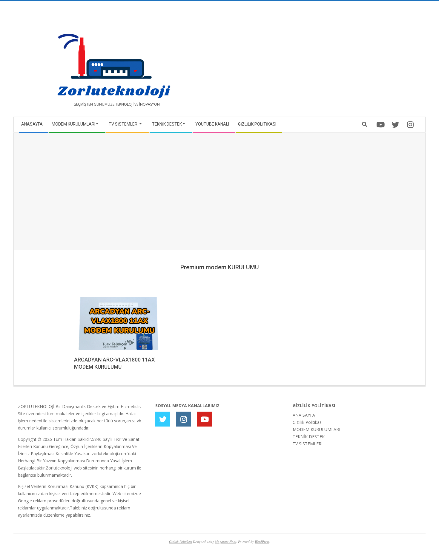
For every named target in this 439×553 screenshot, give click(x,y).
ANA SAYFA (304, 415)
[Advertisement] (320, 61)
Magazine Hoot (225, 541)
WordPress (262, 541)
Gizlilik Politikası (308, 422)
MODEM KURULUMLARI (316, 429)
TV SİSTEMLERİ (308, 444)
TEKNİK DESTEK (309, 436)
